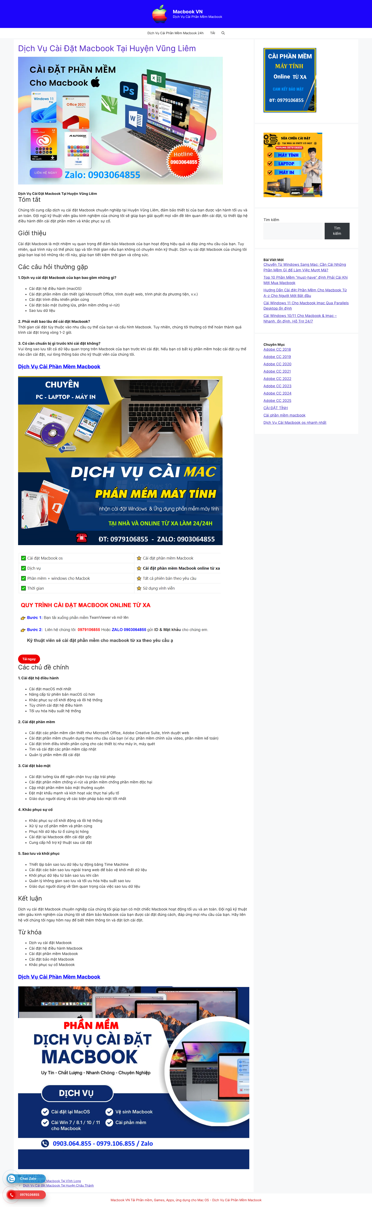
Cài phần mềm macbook (284, 415)
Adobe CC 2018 (277, 349)
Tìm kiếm (271, 220)
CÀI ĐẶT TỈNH (276, 408)
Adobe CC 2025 (277, 400)
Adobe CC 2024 (277, 393)
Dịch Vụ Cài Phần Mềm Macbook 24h (175, 33)
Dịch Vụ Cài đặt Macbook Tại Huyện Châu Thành (58, 1185)
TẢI (212, 33)
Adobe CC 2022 (277, 379)
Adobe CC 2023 (277, 386)
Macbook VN (188, 11)
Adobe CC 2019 (277, 357)
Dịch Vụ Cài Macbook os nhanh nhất (295, 422)
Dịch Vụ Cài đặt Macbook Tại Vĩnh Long (52, 1181)
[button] (223, 33)
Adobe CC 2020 (277, 364)
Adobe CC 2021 (277, 371)
